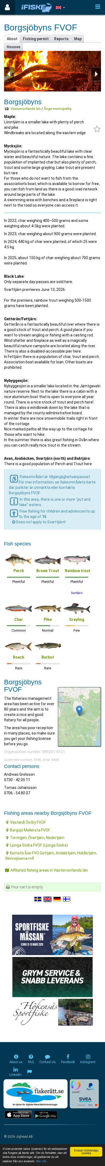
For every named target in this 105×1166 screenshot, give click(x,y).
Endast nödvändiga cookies (86, 1151)
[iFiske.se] (36, 7)
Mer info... (42, 1161)
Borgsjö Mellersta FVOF (30, 830)
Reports (61, 39)
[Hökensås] (52, 1012)
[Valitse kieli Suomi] (67, 899)
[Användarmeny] (7, 7)
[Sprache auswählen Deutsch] (57, 899)
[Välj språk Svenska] (38, 899)
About (12, 39)
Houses (13, 47)
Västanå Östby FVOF (28, 822)
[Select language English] (47, 899)
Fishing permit (36, 39)
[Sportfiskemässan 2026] (52, 934)
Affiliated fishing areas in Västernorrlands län (49, 870)
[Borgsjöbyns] (79, 710)
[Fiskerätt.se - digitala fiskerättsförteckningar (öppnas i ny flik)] (36, 1093)
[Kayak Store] (52, 976)
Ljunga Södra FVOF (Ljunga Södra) (39, 845)
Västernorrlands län (25, 109)
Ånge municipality (57, 109)
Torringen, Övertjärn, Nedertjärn (37, 838)
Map (78, 39)
